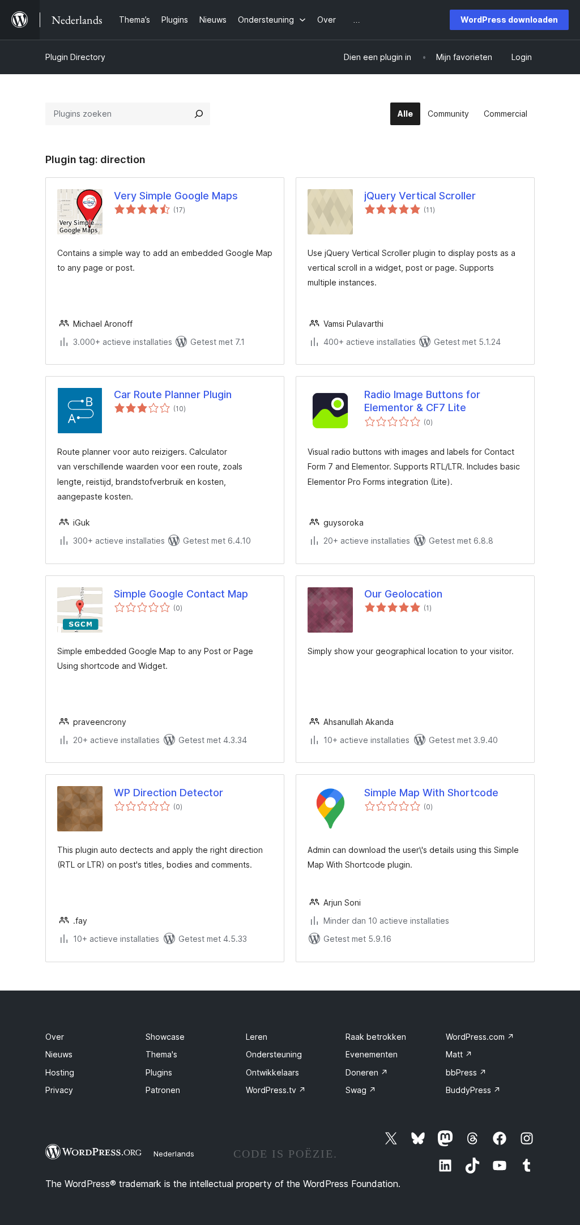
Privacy (59, 1090)
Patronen (163, 1090)
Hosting (59, 1072)
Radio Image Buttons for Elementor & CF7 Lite (422, 401)
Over (54, 1037)
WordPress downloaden (509, 19)
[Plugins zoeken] (198, 114)
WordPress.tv (276, 1090)
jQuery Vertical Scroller (420, 196)
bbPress (466, 1072)
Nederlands (173, 1153)
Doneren (367, 1072)
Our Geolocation (403, 594)
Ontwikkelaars (272, 1072)
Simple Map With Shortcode (431, 793)
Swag (361, 1090)
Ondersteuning (274, 1054)
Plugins (159, 1072)
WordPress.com (480, 1037)
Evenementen (372, 1054)
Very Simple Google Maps (176, 196)
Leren (256, 1037)
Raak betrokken (376, 1037)
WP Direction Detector (168, 793)
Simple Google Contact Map (181, 594)
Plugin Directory (75, 57)
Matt (459, 1054)
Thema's (161, 1054)
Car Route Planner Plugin (173, 394)
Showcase (165, 1037)
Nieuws (58, 1054)
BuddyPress (473, 1090)
